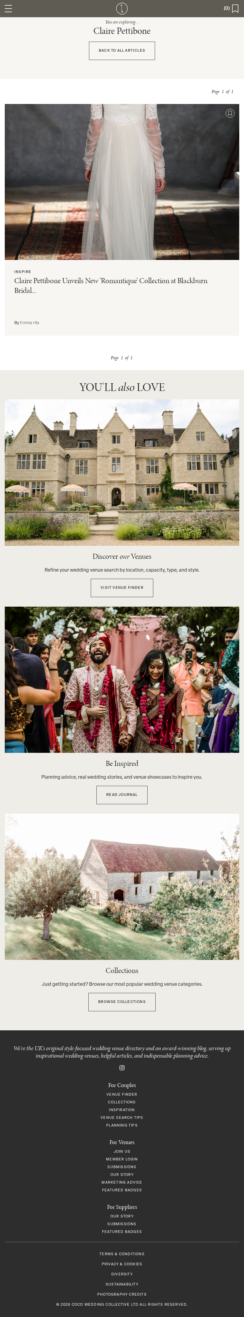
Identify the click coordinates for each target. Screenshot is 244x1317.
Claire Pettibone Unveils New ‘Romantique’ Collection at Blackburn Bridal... (110, 285)
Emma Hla (29, 323)
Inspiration (122, 1110)
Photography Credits (122, 1295)
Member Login (122, 1159)
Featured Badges (122, 1190)
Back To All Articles (122, 51)
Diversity (122, 1274)
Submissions (121, 1167)
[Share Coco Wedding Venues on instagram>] (122, 1067)
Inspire (22, 272)
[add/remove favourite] (230, 113)
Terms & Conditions (122, 1254)
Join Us (122, 1152)
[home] (122, 9)
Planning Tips (122, 1125)
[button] (8, 8)
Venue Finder (122, 1095)
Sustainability (122, 1284)
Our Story (122, 1175)
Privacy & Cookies (122, 1264)
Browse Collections (122, 1002)
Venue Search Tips (122, 1118)
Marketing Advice (121, 1182)
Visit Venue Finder (122, 588)
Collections (122, 1102)
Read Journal (121, 795)
